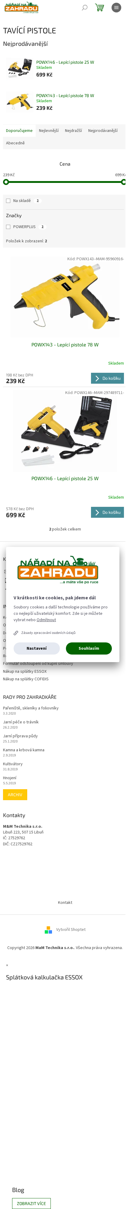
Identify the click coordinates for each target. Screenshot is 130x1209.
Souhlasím (89, 648)
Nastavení (37, 648)
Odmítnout (46, 620)
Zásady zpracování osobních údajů (48, 632)
